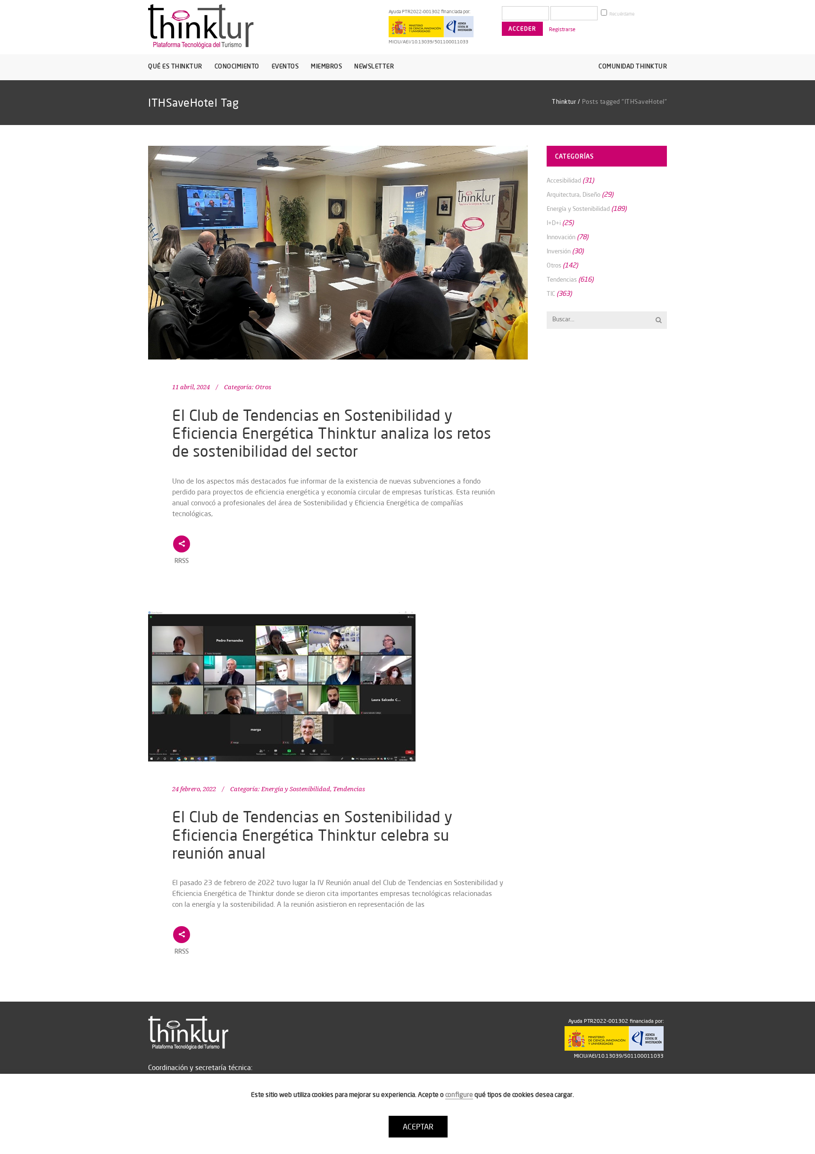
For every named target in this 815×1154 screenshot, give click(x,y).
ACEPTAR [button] (418, 1126)
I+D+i (554, 222)
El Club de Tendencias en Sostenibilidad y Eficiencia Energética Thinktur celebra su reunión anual (312, 834)
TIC (551, 293)
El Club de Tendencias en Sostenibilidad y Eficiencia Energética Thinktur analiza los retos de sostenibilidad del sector (331, 433)
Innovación (561, 237)
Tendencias (349, 789)
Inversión (559, 251)
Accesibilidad (564, 180)
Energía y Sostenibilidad (295, 789)
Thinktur (564, 101)
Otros (263, 387)
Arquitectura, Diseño (573, 194)
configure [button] (459, 1094)
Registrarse (562, 29)
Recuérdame (621, 14)
